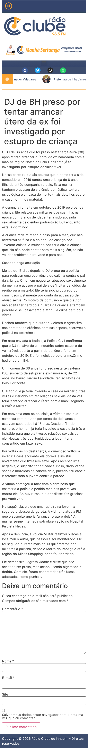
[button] (44, 62)
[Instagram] (50, 70)
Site (5, 694)
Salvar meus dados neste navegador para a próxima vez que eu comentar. (42, 716)
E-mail (8, 677)
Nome (8, 661)
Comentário (12, 609)
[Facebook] (25, 70)
